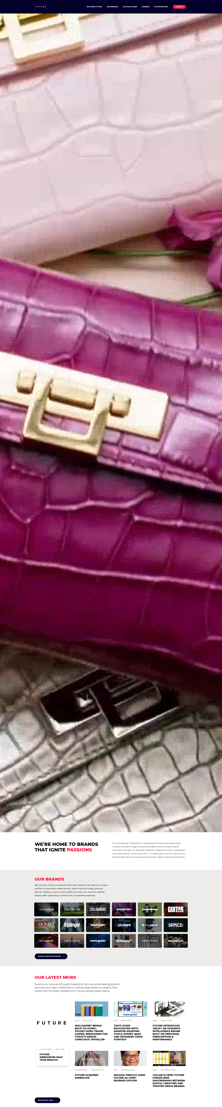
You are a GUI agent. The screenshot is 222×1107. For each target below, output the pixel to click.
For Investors (161, 7)
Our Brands (112, 7)
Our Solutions (130, 7)
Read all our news (45, 1100)
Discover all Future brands (49, 956)
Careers (146, 7)
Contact (179, 7)
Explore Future (94, 7)
